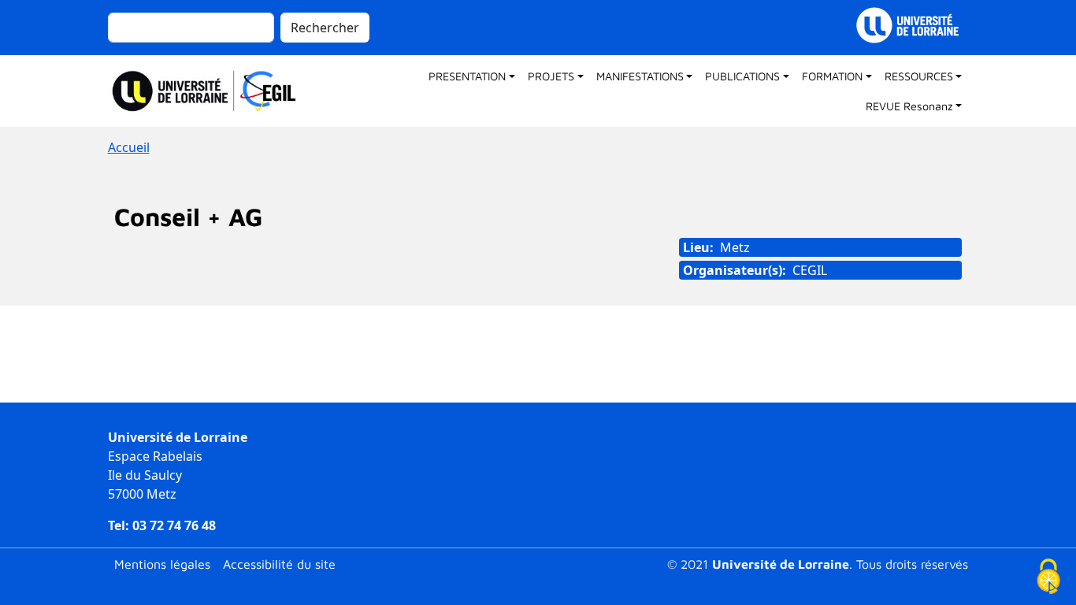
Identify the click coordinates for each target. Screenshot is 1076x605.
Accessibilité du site (279, 564)
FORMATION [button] (832, 76)
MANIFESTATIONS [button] (640, 76)
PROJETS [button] (551, 76)
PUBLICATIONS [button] (742, 76)
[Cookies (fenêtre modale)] (1048, 578)
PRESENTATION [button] (467, 76)
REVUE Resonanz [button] (909, 106)
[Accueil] (212, 91)
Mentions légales (162, 564)
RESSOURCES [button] (919, 76)
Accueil (129, 147)
